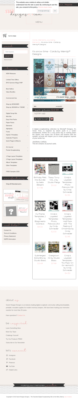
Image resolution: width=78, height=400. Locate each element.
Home (34, 40)
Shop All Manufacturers (13, 184)
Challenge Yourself (12, 335)
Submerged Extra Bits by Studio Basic (40, 258)
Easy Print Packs (11, 119)
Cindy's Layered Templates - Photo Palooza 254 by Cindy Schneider (54, 221)
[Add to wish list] (52, 119)
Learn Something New (13, 328)
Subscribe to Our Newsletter (15, 342)
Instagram (12, 355)
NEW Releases (11, 73)
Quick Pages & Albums (13, 141)
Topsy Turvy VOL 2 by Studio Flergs (54, 180)
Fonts (8, 132)
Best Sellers (10, 89)
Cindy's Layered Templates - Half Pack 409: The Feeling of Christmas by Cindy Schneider (68, 224)
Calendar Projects (12, 138)
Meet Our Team (11, 332)
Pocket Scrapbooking (13, 150)
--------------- (10, 76)
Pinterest (11, 362)
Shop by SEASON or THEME (15, 107)
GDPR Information (10, 239)
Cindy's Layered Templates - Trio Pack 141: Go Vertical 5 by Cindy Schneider (67, 263)
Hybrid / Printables (12, 135)
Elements (42, 40)
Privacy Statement (10, 236)
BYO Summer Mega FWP (14, 83)
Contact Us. (21, 315)
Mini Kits (8, 116)
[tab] (44, 159)
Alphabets (9, 128)
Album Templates (11, 162)
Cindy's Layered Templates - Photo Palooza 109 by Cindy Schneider (67, 185)
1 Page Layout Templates (14, 156)
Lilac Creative (68, 397)
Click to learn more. (45, 7)
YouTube (11, 366)
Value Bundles (10, 92)
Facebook (11, 359)
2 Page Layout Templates (14, 159)
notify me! (38, 114)
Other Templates (11, 165)
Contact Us (7, 230)
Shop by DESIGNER (12, 104)
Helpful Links (12, 370)
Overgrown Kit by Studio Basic (54, 258)
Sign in (60, 5)
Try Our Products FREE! (14, 339)
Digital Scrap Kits (11, 113)
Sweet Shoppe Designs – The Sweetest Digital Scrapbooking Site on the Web (25, 16)
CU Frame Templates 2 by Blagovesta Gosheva (40, 219)
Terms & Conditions (10, 233)
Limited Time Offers (12, 79)
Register (68, 5)
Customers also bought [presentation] (45, 159)
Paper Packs (10, 122)
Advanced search (8, 59)
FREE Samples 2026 (13, 171)
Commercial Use (11, 98)
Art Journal (9, 147)
